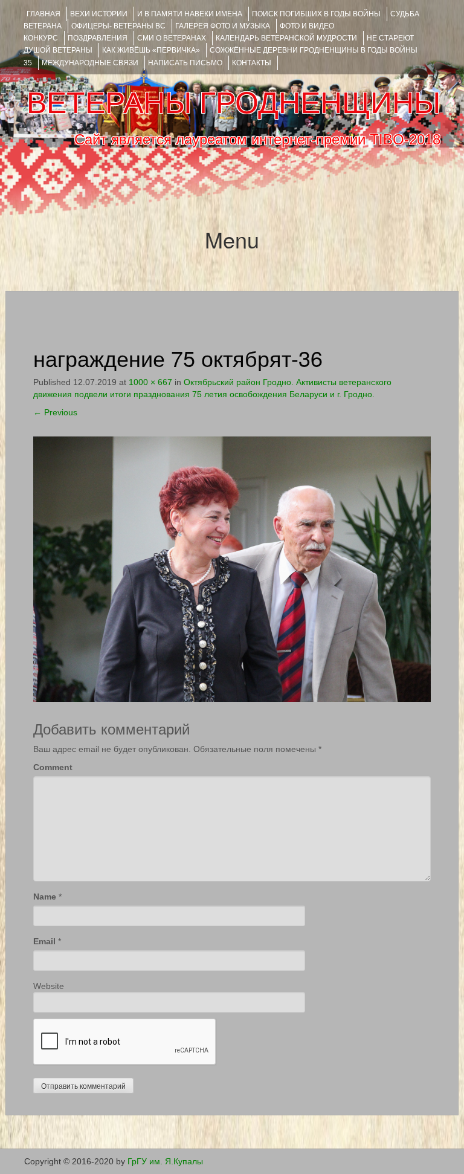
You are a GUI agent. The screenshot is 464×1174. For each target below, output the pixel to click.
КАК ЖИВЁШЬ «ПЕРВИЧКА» (151, 50)
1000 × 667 (150, 382)
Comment (52, 767)
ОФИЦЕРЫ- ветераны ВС (118, 26)
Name (44, 896)
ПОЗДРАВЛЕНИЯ (97, 38)
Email (44, 941)
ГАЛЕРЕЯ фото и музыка (222, 26)
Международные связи (90, 63)
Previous (55, 412)
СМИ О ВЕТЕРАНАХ (171, 38)
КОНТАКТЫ (251, 63)
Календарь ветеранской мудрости (286, 38)
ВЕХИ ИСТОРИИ (98, 14)
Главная (43, 14)
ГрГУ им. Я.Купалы (165, 1161)
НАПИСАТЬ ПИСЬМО (185, 63)
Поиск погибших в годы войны (316, 14)
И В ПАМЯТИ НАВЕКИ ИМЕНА (189, 14)
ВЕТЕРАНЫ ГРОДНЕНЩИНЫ (233, 102)
